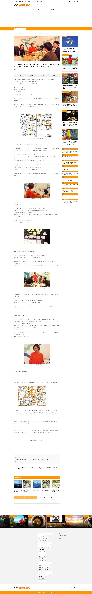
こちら (24, 371)
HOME (60, 533)
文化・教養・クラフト (20, 29)
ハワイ (41, 542)
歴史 (40, 569)
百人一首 (41, 571)
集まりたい (40, 9)
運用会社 (60, 538)
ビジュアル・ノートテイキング (40, 457)
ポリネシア (42, 558)
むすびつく (33, 457)
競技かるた (42, 574)
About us (58, 9)
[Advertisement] (46, 19)
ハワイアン (48, 542)
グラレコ (21, 459)
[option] (9, 521)
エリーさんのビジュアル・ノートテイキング (40, 459)
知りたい (33, 9)
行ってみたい (42, 578)
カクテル (41, 536)
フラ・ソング (42, 556)
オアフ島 (49, 533)
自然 (40, 576)
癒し (46, 569)
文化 (48, 567)
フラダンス (42, 551)
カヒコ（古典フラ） (43, 538)
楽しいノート (28, 457)
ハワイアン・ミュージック (44, 547)
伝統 (40, 565)
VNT (47, 457)
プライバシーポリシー (63, 535)
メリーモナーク (42, 560)
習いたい (46, 9)
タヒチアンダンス (43, 540)
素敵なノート (18, 457)
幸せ (46, 565)
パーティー (42, 549)
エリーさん (30, 459)
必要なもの (52, 9)
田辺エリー (26, 459)
